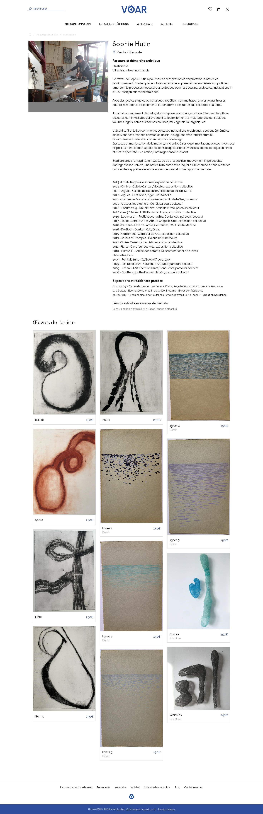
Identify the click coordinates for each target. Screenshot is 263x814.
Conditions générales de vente (141, 809)
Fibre (38, 617)
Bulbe (106, 420)
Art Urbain (144, 24)
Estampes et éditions (114, 24)
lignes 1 (107, 528)
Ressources (190, 24)
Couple (174, 634)
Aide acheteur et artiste (157, 787)
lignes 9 (107, 752)
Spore (39, 520)
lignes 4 (175, 426)
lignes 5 (175, 540)
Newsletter (121, 787)
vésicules (176, 715)
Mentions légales (166, 809)
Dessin (106, 532)
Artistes (167, 24)
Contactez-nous (193, 787)
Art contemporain (78, 24)
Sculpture (175, 638)
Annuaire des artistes (47, 34)
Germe (39, 716)
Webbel (120, 809)
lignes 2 (107, 636)
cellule (39, 420)
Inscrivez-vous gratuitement (76, 787)
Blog (177, 787)
